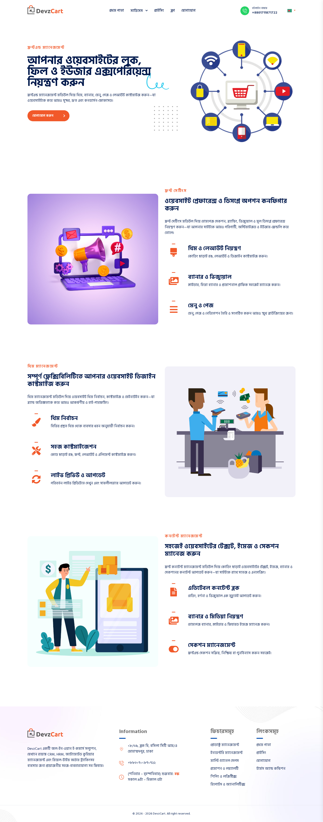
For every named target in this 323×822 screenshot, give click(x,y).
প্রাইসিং (159, 10)
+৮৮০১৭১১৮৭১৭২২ (142, 763)
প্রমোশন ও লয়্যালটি (224, 768)
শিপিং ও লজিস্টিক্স (223, 776)
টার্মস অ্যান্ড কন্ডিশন (270, 768)
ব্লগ (173, 10)
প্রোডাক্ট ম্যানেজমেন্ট (224, 745)
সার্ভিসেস (137, 11)
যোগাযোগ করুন (42, 115)
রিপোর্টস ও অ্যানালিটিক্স (227, 784)
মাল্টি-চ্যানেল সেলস (224, 761)
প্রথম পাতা (116, 10)
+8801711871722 (264, 12)
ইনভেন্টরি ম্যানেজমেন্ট (226, 753)
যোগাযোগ (188, 10)
